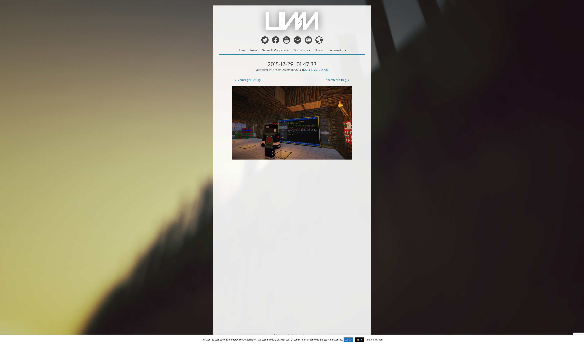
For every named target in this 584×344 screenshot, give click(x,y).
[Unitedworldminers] (292, 29)
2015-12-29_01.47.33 (292, 64)
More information (374, 339)
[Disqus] (292, 214)
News (253, 50)
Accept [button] (348, 340)
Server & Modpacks (274, 50)
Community (301, 50)
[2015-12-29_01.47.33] (292, 161)
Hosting (319, 50)
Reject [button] (359, 340)
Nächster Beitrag (336, 80)
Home (241, 50)
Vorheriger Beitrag (249, 80)
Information (336, 50)
